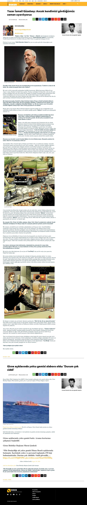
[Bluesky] (73, 1)
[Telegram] (43, 19)
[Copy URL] (49, 19)
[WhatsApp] (33, 19)
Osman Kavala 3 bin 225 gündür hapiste (71, 35)
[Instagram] (71, 1)
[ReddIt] (55, 19)
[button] (78, 4)
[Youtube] (76, 1)
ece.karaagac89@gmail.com (23, 30)
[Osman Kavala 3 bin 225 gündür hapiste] (72, 28)
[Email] (62, 19)
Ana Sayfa (5, 356)
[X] (37, 19)
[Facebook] (77, 1)
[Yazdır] (65, 19)
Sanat (9, 356)
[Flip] (59, 19)
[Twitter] (74, 1)
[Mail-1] (79, 1)
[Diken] (12, 4)
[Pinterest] (52, 19)
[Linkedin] (46, 19)
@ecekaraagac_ (19, 33)
